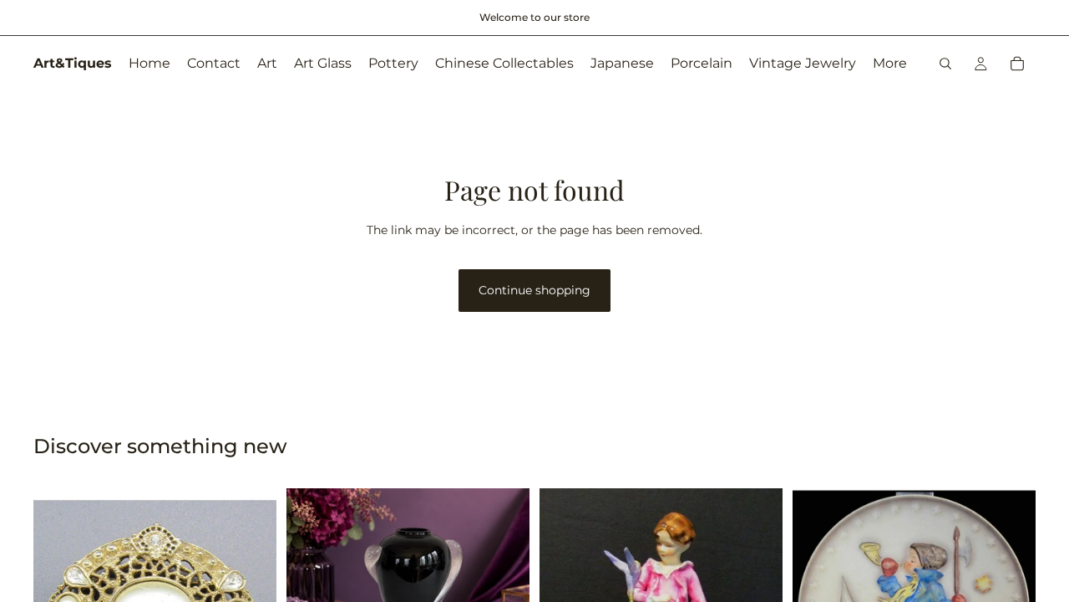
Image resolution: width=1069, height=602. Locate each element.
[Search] (945, 63)
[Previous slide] (311, 579)
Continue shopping (534, 290)
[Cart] (1017, 63)
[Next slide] (504, 579)
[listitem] (889, 63)
